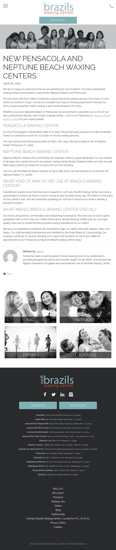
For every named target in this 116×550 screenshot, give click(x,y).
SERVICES (38, 405)
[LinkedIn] (62, 394)
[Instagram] (71, 394)
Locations (85, 355)
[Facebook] (45, 394)
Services (85, 320)
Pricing (30, 355)
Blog (9, 273)
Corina (40, 251)
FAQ (30, 320)
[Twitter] (54, 394)
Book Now (58, 20)
